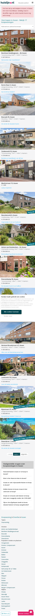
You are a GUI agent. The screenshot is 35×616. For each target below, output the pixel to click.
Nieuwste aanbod (23, 3)
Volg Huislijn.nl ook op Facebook (11, 222)
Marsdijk (4, 594)
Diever (3, 564)
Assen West (5, 597)
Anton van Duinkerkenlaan (9, 529)
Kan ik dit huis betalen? (8, 92)
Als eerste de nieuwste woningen (11, 448)
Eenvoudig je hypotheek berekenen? (12, 254)
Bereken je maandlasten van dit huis (12, 158)
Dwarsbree (5, 538)
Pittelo (3, 592)
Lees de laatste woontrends (9, 384)
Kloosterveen (5, 599)
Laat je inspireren (6, 188)
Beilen (3, 555)
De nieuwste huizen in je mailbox (11, 286)
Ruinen (3, 557)
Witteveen (4, 583)
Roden (3, 580)
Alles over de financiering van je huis (12, 352)
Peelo (3, 608)
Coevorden (4, 559)
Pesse (3, 578)
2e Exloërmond (6, 571)
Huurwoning (5, 522)
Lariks (3, 601)
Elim (2, 573)
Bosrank (4, 534)
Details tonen (8, 316)
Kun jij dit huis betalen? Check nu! (11, 416)
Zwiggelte (4, 562)
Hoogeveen (5, 543)
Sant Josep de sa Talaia (8, 569)
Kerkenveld (5, 566)
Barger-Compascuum (8, 587)
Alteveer (4, 585)
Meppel (3, 576)
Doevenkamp (5, 536)
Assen (3, 547)
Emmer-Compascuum (8, 545)
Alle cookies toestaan (11, 312)
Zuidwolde (4, 552)
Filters (6, 613)
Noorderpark (5, 604)
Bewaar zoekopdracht (26, 613)
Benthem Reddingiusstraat (10, 531)
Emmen (3, 550)
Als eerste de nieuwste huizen (10, 124)
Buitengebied (5, 606)
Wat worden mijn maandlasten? (10, 60)
